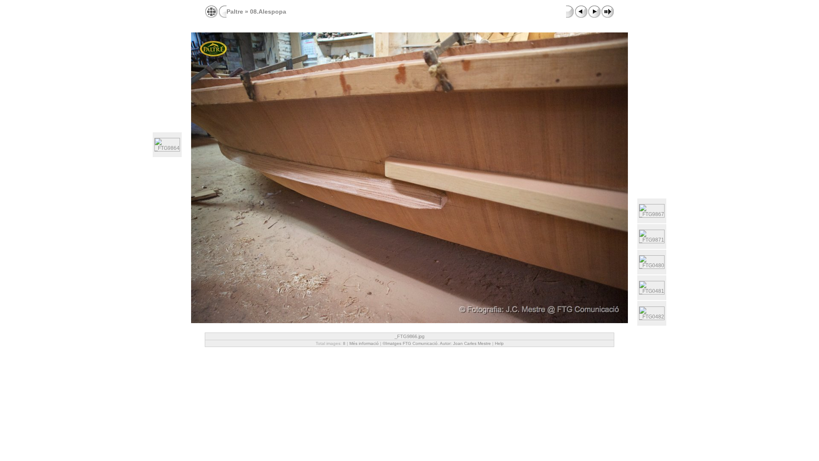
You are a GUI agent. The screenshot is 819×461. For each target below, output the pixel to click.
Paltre (235, 11)
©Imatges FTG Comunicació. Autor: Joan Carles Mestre (437, 343)
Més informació (364, 343)
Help (499, 343)
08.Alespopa (268, 11)
